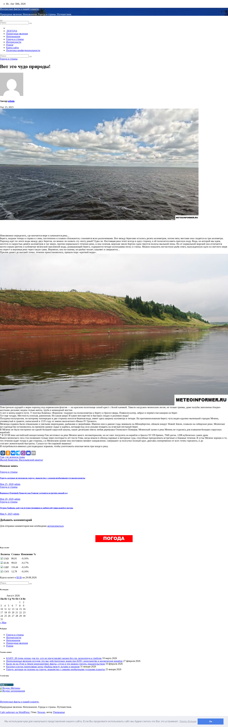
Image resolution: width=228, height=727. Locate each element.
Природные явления (17, 33)
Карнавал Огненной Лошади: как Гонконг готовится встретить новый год (34, 493)
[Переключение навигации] (1, 20)
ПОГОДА (11, 31)
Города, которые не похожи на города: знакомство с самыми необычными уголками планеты (42, 478)
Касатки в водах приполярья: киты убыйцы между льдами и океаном (43, 666)
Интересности (13, 42)
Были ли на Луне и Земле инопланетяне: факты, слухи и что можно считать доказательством (55, 663)
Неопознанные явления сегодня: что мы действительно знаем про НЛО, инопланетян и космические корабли (64, 661)
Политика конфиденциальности (23, 50)
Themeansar (59, 712)
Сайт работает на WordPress (15, 712)
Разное (9, 44)
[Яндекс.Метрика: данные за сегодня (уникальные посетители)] (10, 688)
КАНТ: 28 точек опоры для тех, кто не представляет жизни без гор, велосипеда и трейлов (54, 658)
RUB (19, 577)
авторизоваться (55, 526)
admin (11, 101)
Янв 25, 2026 (7, 484)
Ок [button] (210, 721)
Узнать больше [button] (188, 721)
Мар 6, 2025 (6, 514)
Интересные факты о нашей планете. (19, 9)
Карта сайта (12, 47)
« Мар (3, 622)
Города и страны (15, 39)
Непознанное (13, 36)
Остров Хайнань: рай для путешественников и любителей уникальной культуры (36, 508)
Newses (41, 712)
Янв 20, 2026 (7, 499)
